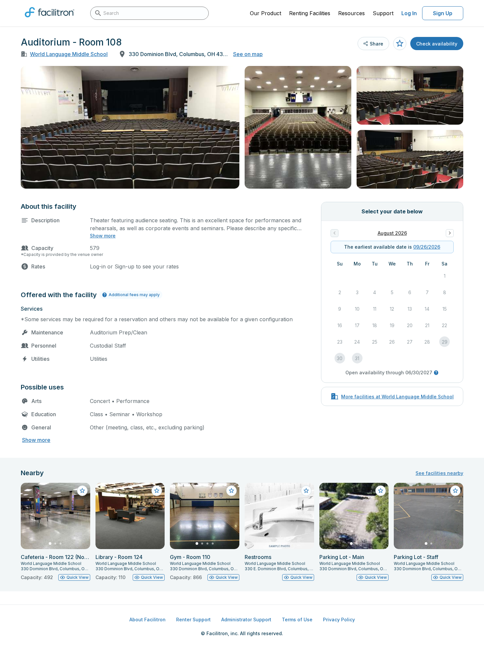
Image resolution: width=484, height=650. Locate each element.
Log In (409, 13)
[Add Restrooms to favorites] (306, 490)
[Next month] (450, 233)
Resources (351, 13)
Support (383, 13)
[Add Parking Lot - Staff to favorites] (455, 490)
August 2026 (392, 233)
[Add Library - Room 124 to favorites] (156, 490)
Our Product (265, 13)
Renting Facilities (309, 13)
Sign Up (442, 13)
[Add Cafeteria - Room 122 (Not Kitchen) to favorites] (82, 490)
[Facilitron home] (49, 19)
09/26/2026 (426, 247)
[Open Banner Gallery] (130, 127)
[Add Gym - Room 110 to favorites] (231, 490)
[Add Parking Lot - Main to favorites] (380, 490)
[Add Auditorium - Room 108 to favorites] (399, 43)
